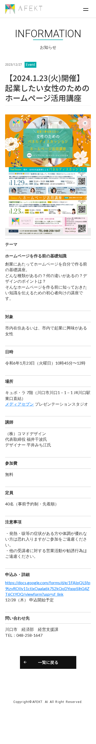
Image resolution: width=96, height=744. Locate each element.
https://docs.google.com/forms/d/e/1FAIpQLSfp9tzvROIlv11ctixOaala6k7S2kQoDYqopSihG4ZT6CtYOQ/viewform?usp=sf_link (47, 588)
